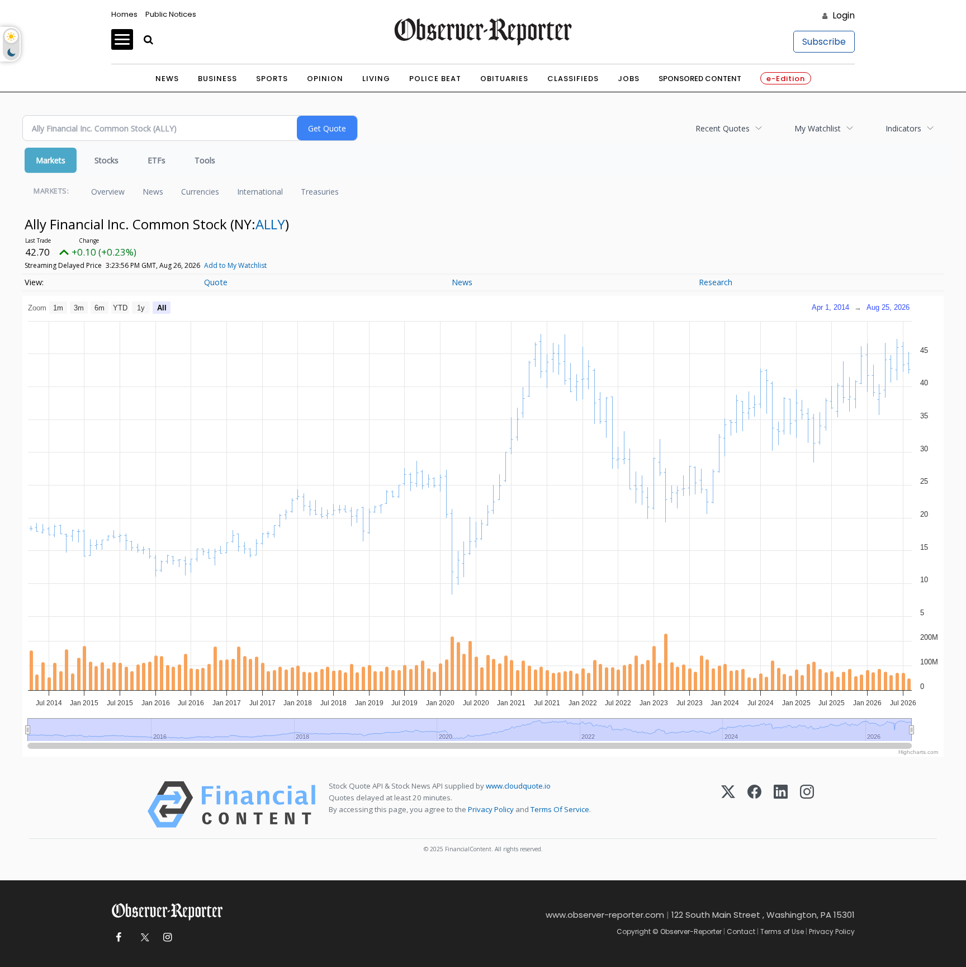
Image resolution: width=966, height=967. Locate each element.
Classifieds (573, 78)
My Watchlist (817, 128)
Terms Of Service (560, 809)
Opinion (325, 78)
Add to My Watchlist (235, 265)
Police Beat (435, 78)
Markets (50, 160)
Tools (205, 160)
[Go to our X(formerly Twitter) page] (143, 937)
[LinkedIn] (780, 804)
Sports (272, 78)
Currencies (200, 191)
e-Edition (785, 78)
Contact (741, 931)
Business (217, 78)
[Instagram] (806, 804)
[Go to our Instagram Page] (167, 937)
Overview (108, 191)
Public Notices (170, 14)
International (260, 191)
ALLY (270, 224)
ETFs (156, 160)
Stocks (106, 160)
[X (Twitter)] (728, 804)
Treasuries (320, 191)
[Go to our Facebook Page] (118, 937)
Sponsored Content (700, 78)
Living (376, 78)
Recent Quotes (722, 128)
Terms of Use (782, 931)
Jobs (629, 78)
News (167, 78)
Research (715, 282)
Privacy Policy (491, 809)
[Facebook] (754, 804)
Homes (124, 14)
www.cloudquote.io (518, 786)
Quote (216, 282)
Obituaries (504, 78)
